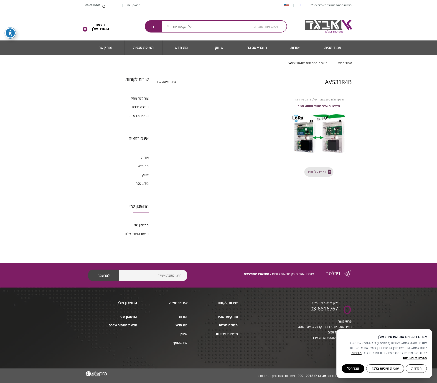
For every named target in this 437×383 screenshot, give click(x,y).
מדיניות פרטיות (139, 115)
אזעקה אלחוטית (334, 99)
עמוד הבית (332, 47)
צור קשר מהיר (139, 98)
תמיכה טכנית (143, 47)
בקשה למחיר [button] (316, 171)
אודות (294, 47)
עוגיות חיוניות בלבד (385, 368)
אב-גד (322, 375)
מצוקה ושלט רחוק (315, 99)
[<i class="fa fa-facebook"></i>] (116, 5)
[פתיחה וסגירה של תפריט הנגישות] (10, 33)
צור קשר (105, 47)
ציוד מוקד (299, 99)
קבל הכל (353, 368)
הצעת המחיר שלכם (136, 234)
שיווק (219, 47)
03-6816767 (93, 5)
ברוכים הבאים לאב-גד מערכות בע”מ (331, 5)
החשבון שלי (134, 5)
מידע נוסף (142, 183)
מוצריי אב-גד (257, 47)
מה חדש (181, 47)
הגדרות (416, 368)
